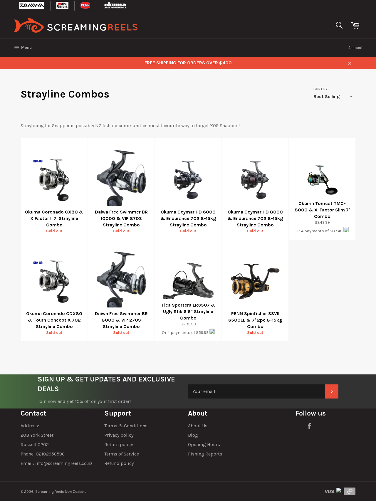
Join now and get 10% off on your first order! (84, 401)
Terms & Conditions (125, 425)
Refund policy (119, 463)
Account (355, 48)
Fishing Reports (205, 454)
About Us (197, 425)
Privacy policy (118, 435)
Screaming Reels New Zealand (61, 491)
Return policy (118, 444)
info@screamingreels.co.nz (64, 463)
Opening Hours (204, 444)
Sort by (320, 89)
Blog (193, 435)
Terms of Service (121, 454)
